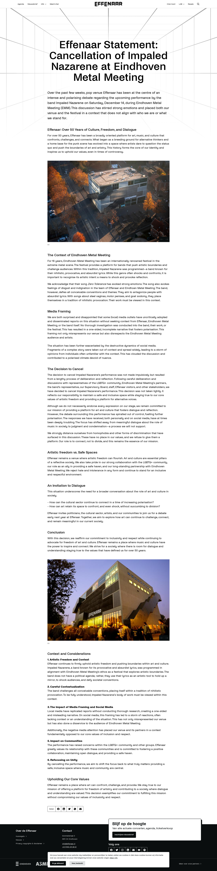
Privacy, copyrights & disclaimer (29, 843)
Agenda (21, 4)
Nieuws (19, 840)
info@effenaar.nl (68, 844)
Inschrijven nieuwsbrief (124, 835)
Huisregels (20, 836)
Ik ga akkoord (58, 863)
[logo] (108, 4)
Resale (190, 4)
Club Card (171, 4)
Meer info (114, 858)
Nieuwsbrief (32, 4)
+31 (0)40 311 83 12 (69, 847)
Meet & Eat (54, 4)
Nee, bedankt (77, 863)
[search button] (198, 4)
